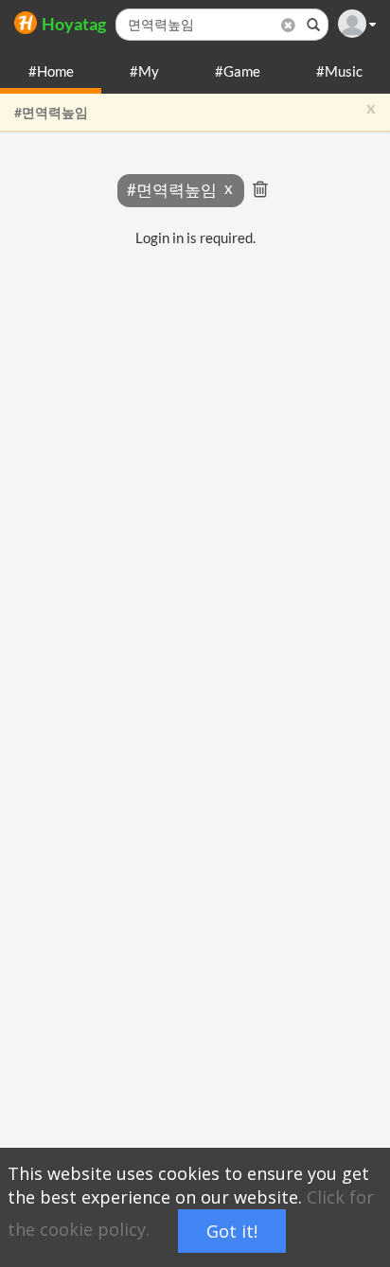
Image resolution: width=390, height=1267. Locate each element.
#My (144, 70)
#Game (237, 70)
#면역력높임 (51, 112)
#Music (339, 70)
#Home (51, 70)
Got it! (231, 1231)
